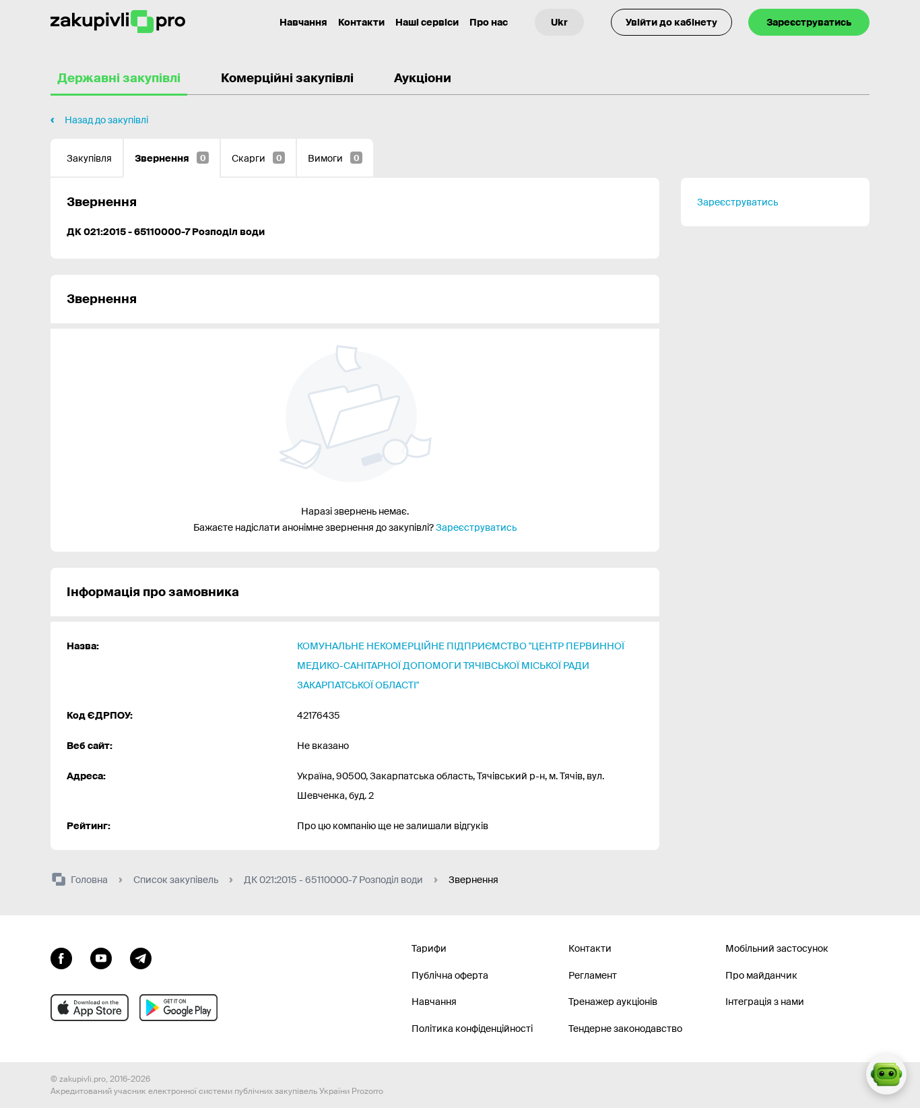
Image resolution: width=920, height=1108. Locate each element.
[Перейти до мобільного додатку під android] (178, 1007)
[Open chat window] (886, 1074)
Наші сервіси (427, 22)
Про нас (488, 22)
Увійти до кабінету (671, 22)
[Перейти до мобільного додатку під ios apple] (90, 1007)
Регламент (592, 975)
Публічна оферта (450, 975)
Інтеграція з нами (764, 1002)
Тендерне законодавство (625, 1028)
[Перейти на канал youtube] (101, 957)
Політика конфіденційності (472, 1028)
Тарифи (429, 948)
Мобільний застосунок (776, 948)
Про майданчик (761, 975)
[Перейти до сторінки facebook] (61, 957)
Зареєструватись (808, 22)
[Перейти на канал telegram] (141, 957)
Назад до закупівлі (106, 120)
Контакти (361, 22)
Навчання (303, 22)
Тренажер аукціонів (612, 1002)
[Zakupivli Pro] (118, 22)
